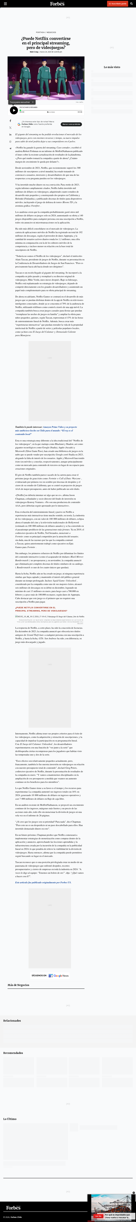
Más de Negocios (18, 985)
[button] (134, 1193)
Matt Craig (34, 52)
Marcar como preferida (71, 124)
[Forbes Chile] (57, 3)
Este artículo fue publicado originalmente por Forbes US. (43, 882)
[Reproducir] (14, 110)
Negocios (51, 32)
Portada (40, 32)
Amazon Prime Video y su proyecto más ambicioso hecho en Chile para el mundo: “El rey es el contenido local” (46, 430)
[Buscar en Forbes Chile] (131, 3)
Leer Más (98, 1216)
